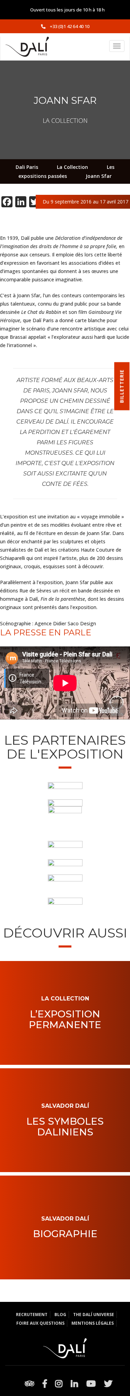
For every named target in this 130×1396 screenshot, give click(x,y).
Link (65, 993)
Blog (60, 1314)
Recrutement (31, 1314)
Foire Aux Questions (40, 1323)
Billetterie (122, 386)
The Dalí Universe (93, 1314)
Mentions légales (92, 1323)
